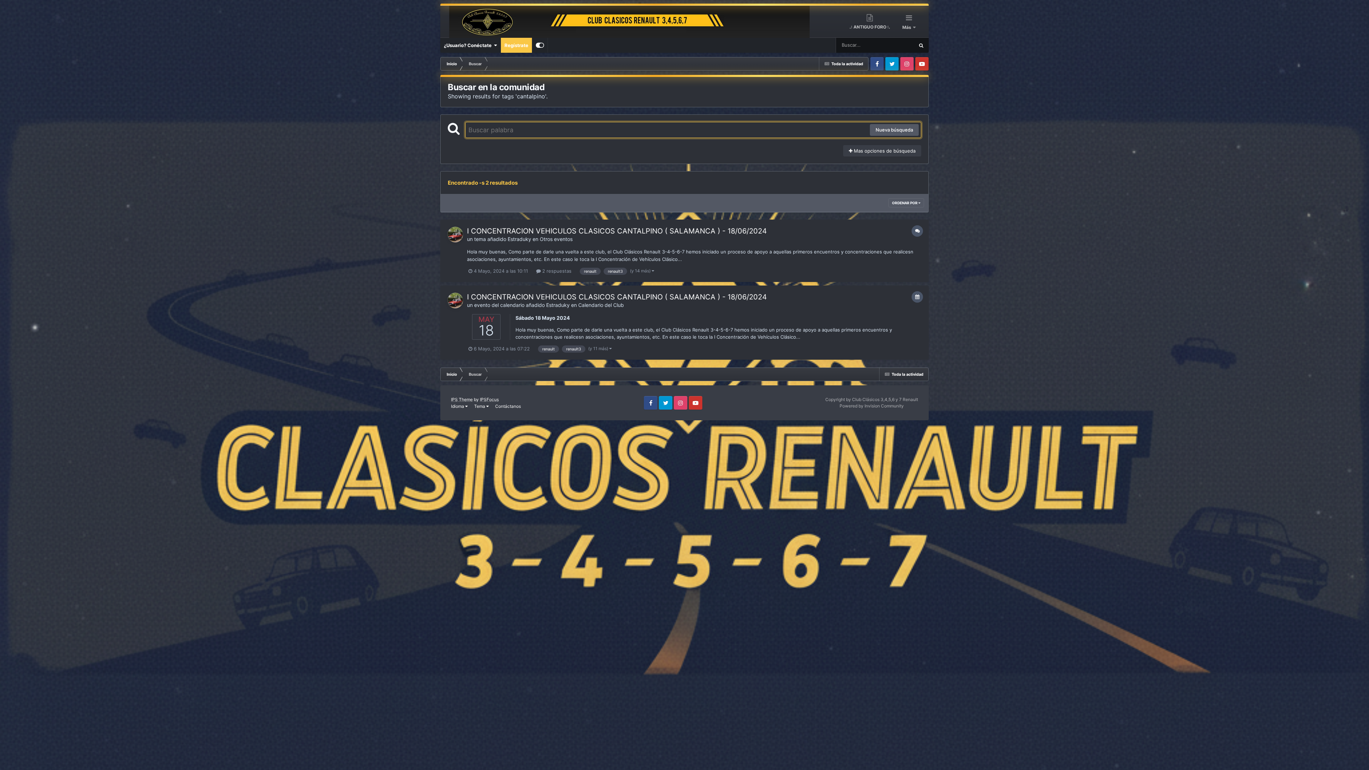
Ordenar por (905, 203)
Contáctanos (508, 406)
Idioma (458, 406)
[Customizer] (540, 45)
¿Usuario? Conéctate (469, 45)
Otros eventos (556, 239)
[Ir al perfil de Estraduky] (455, 234)
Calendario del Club (601, 305)
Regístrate (516, 45)
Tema (480, 406)
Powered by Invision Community (872, 406)
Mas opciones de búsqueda (884, 151)
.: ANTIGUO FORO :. (870, 27)
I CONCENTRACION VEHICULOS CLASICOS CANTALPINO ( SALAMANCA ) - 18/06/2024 (617, 231)
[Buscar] (921, 45)
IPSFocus (489, 399)
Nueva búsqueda (894, 130)
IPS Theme (462, 399)
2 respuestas (556, 271)
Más (907, 27)
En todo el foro (890, 45)
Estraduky (519, 239)
